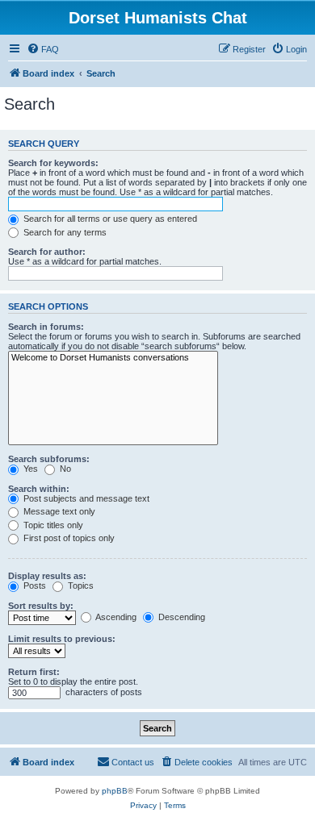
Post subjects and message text (85, 498)
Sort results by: (41, 606)
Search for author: (47, 251)
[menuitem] (43, 49)
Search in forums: (46, 326)
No (64, 468)
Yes (29, 468)
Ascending (115, 617)
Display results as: (47, 576)
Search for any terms (64, 232)
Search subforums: (49, 459)
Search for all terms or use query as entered (109, 218)
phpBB (115, 790)
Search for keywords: (53, 163)
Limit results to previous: (62, 639)
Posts (33, 585)
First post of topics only (68, 538)
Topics (79, 585)
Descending (180, 617)
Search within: (38, 489)
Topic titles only (52, 525)
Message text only (58, 511)
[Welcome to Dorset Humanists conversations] (113, 358)
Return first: (34, 672)
